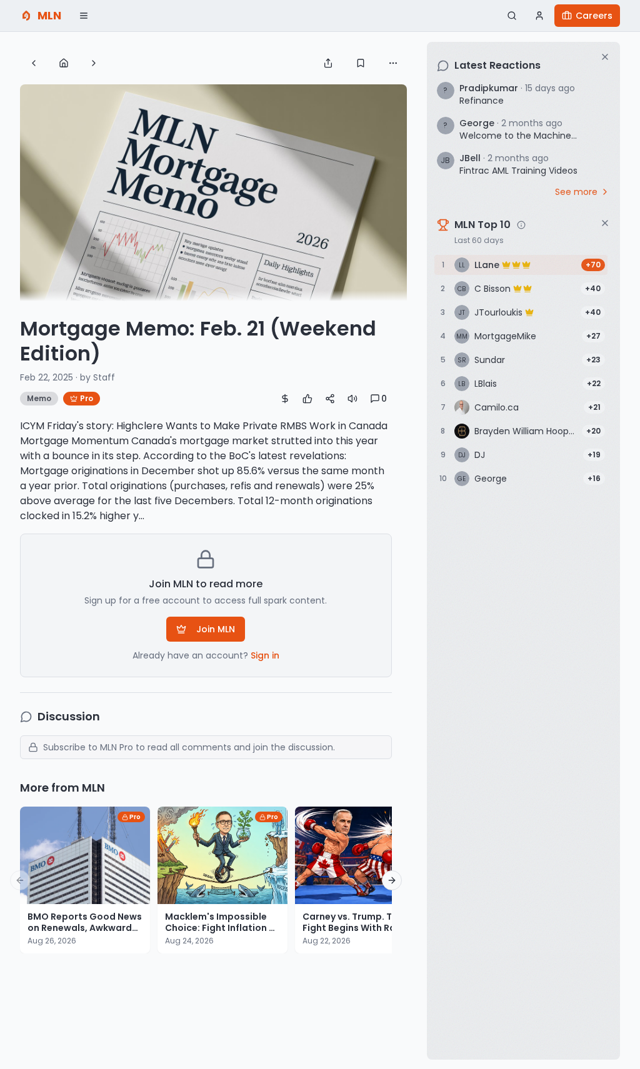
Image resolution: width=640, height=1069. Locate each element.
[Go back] (34, 63)
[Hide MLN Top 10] (605, 223)
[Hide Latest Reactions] (605, 56)
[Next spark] (94, 63)
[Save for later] (360, 63)
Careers (594, 15)
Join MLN (215, 629)
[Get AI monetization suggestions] (285, 399)
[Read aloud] (352, 399)
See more (576, 192)
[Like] (308, 399)
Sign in (265, 655)
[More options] (393, 63)
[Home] (64, 63)
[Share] (328, 63)
